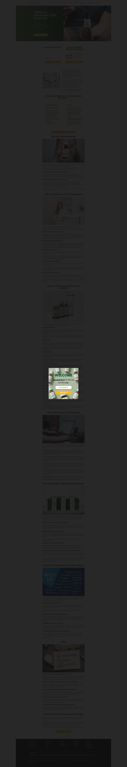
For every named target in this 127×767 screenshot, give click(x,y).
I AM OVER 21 (63, 392)
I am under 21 (63, 387)
